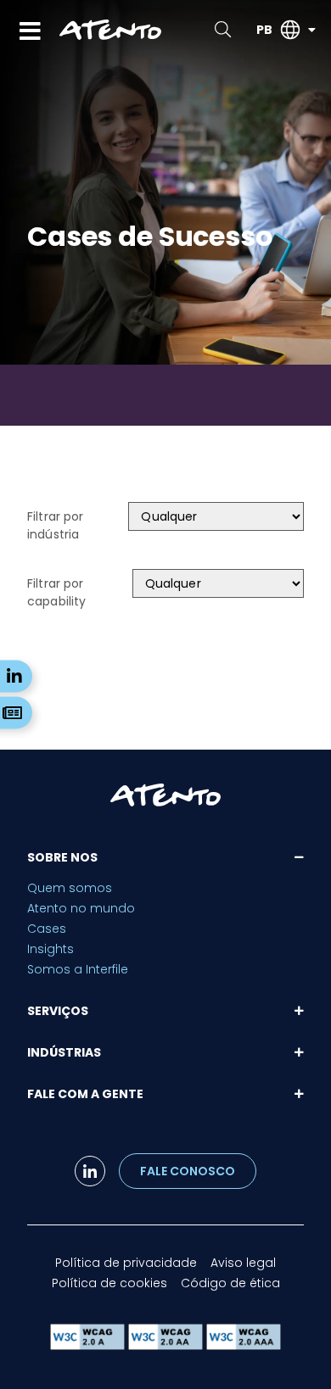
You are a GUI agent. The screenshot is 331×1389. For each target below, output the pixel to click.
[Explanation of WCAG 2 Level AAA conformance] (243, 1345)
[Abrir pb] (311, 30)
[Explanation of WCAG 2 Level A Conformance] (89, 1345)
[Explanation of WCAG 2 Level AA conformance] (167, 1345)
